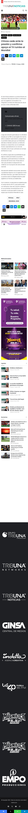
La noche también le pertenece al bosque (16, 384)
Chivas (11, 198)
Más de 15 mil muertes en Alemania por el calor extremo (18, 430)
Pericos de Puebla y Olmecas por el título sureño (17, 447)
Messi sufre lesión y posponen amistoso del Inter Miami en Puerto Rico (20, 273)
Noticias (4, 37)
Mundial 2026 (17, 35)
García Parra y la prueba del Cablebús (18, 376)
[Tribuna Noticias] (14, 6)
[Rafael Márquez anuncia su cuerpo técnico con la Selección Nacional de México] (5, 439)
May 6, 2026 (9, 128)
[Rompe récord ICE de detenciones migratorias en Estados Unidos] (5, 455)
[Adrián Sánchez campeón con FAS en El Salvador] (7, 266)
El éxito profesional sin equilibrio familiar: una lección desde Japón (17, 408)
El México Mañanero (16, 368)
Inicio (3, 31)
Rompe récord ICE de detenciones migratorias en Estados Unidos (18, 455)
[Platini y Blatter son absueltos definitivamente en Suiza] (21, 283)
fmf (18, 198)
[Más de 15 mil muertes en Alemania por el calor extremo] (5, 431)
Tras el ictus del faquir (17, 399)
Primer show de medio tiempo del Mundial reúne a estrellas (6, 290)
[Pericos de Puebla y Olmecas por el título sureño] (5, 448)
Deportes (8, 31)
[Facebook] (2, 55)
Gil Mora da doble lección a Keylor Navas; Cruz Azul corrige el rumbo (19, 423)
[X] (6, 55)
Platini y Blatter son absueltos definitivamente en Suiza (20, 290)
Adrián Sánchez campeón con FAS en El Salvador (7, 272)
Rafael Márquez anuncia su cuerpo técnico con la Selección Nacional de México (18, 439)
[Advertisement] (14, 79)
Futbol (10, 35)
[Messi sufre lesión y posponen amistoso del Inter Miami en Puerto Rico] (21, 266)
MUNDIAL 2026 (14, 201)
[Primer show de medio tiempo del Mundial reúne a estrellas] (7, 283)
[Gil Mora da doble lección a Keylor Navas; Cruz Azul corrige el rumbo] (5, 424)
